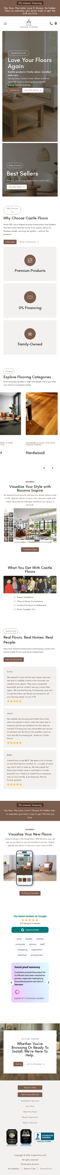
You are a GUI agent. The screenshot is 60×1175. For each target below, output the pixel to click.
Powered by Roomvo (30, 1164)
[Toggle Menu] (5, 24)
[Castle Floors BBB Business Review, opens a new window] (44, 1138)
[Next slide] (52, 468)
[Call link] (51, 23)
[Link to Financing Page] (30, 811)
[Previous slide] (44, 468)
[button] (33, 90)
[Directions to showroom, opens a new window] (56, 24)
